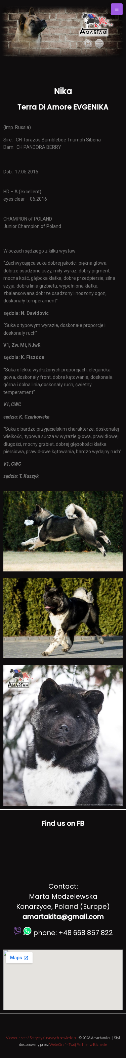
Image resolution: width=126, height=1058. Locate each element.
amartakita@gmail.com (63, 916)
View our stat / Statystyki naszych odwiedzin (41, 1037)
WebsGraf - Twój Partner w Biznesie (78, 1044)
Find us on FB (63, 823)
